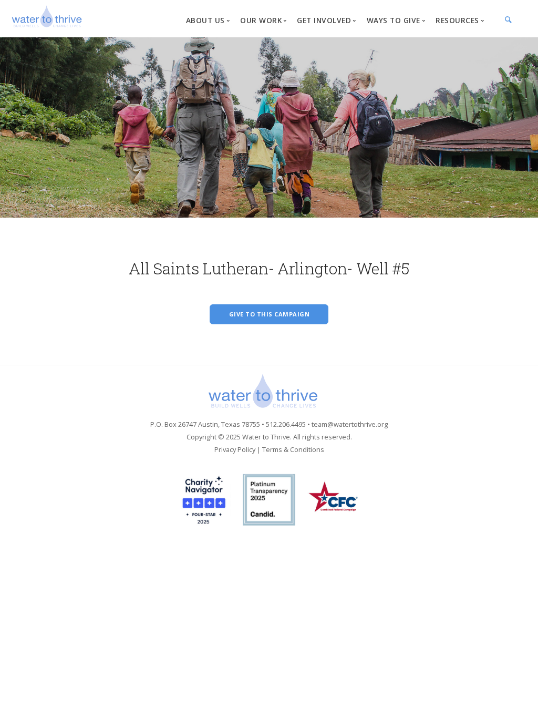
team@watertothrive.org (350, 424)
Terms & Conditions (293, 449)
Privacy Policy (234, 449)
